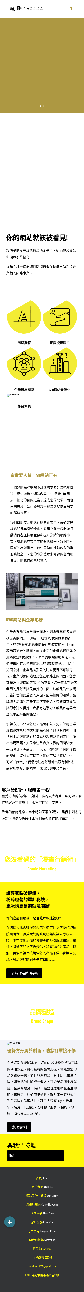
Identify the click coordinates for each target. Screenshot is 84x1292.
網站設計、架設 (42, 1195)
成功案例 (19, 1127)
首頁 (42, 1178)
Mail (11, 1155)
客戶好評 (42, 1222)
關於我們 (42, 1187)
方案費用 (42, 1231)
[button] (9, 1221)
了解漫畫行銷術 (24, 973)
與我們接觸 (42, 1240)
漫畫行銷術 (42, 1204)
